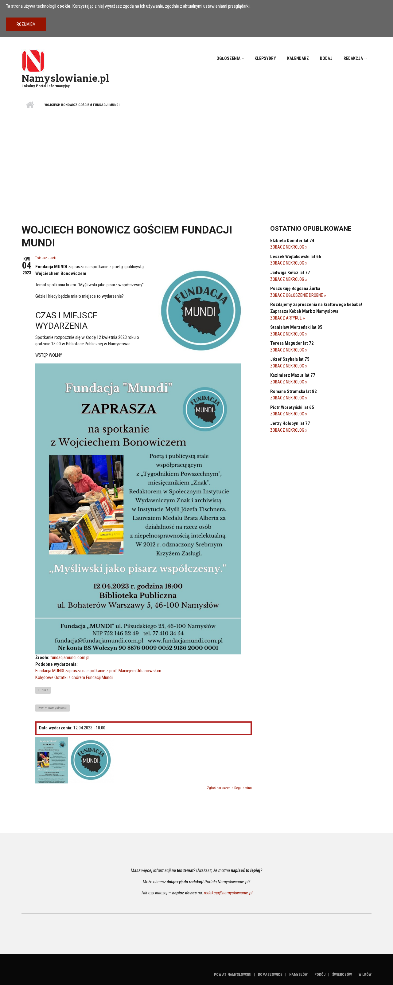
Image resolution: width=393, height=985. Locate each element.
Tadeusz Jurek (45, 258)
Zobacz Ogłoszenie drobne (297, 295)
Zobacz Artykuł (286, 318)
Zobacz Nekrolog (287, 247)
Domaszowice (270, 974)
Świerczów (342, 974)
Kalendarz (298, 58)
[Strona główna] (33, 60)
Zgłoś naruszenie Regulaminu (229, 788)
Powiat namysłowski (52, 708)
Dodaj (326, 58)
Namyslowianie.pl (65, 77)
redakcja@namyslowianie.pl (228, 893)
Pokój (319, 974)
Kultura (43, 690)
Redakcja (353, 58)
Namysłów (298, 974)
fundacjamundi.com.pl (69, 657)
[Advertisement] (196, 159)
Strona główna (29, 105)
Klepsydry (265, 58)
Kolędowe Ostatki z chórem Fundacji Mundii (74, 677)
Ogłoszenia (228, 58)
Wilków (365, 974)
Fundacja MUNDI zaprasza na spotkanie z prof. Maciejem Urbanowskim (98, 670)
